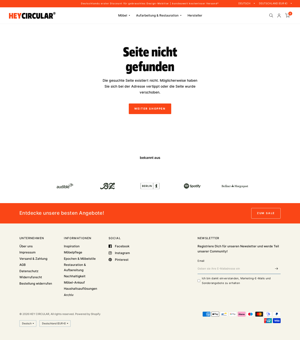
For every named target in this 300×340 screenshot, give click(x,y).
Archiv (69, 295)
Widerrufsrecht (30, 277)
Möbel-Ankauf (74, 282)
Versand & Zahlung (33, 259)
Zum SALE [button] (266, 213)
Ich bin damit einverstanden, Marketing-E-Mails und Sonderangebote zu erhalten (236, 281)
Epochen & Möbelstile (80, 259)
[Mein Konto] (279, 15)
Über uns (26, 246)
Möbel (122, 15)
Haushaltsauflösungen (80, 288)
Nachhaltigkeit (75, 276)
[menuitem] (124, 15)
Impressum (27, 252)
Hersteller (195, 15)
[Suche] (271, 15)
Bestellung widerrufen (35, 283)
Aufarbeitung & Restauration (157, 15)
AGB (22, 265)
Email (201, 260)
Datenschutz (28, 271)
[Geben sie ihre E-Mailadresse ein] (276, 268)
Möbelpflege (73, 252)
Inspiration (72, 246)
